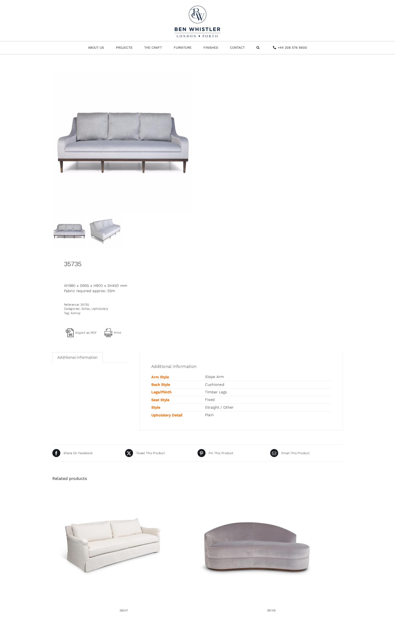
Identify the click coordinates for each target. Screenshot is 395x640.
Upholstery (100, 308)
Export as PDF (86, 332)
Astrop (75, 313)
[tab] (77, 357)
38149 (271, 610)
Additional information (77, 357)
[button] (257, 47)
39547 (124, 610)
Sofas (86, 308)
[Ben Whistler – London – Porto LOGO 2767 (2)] (197, 7)
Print (117, 332)
